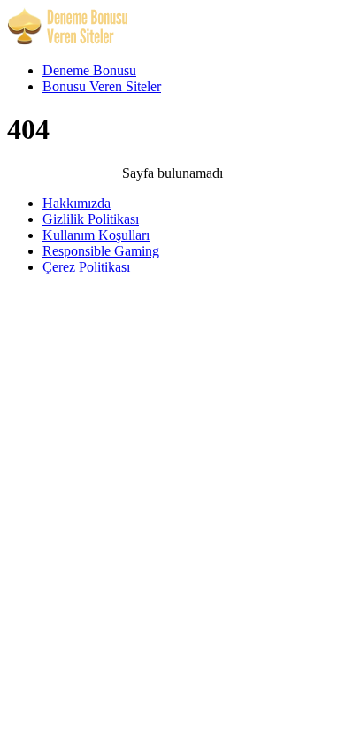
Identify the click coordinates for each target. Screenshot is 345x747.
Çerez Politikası (86, 266)
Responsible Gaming (100, 250)
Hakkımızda (76, 203)
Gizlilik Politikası (90, 219)
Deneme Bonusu (89, 70)
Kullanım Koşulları (96, 235)
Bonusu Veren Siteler (101, 86)
